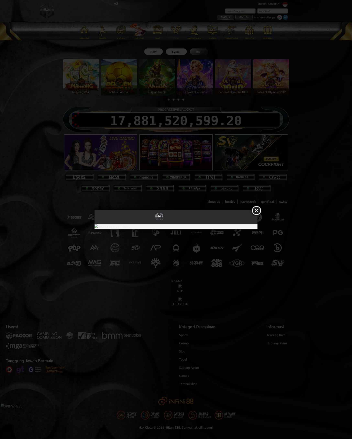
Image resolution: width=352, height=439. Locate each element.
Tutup (256, 211)
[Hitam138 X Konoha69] (176, 226)
